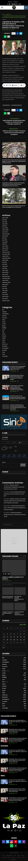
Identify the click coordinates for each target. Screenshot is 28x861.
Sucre (3, 352)
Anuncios (10, 1)
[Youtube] (15, 841)
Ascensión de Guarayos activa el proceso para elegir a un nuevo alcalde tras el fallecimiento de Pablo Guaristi (14, 161)
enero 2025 (5, 250)
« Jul (3, 647)
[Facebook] (3, 841)
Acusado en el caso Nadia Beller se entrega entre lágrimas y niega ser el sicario (17, 368)
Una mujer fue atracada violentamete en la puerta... (19, 598)
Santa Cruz (5, 19)
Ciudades (4, 311)
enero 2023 (5, 298)
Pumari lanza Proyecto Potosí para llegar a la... (8, 597)
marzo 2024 (5, 270)
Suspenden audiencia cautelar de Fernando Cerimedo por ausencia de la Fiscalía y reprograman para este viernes (13, 184)
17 (3, 639)
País (3, 332)
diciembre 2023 (6, 276)
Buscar (4, 462)
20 (14, 639)
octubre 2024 (5, 256)
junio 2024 (4, 264)
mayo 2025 (5, 242)
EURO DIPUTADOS (6, 105)
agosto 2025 (5, 236)
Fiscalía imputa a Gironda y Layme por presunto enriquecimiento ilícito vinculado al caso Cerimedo (16, 388)
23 (24, 639)
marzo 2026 (5, 227)
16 (24, 637)
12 (10, 637)
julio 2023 (4, 286)
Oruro (3, 330)
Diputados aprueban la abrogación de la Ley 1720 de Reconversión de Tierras (15, 514)
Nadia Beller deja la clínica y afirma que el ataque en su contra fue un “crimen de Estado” (17, 377)
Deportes (4, 315)
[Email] (19, 841)
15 (20, 637)
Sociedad (4, 350)
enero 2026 (5, 232)
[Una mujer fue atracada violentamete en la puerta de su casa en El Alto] (20, 591)
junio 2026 (4, 221)
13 (14, 637)
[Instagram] (11, 841)
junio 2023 (4, 288)
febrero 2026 (5, 229)
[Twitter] (7, 841)
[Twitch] (23, 841)
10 (3, 637)
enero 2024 (5, 274)
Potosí (3, 340)
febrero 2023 (5, 296)
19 (10, 639)
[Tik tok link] (15, 845)
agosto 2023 (5, 284)
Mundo (4, 326)
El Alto (3, 319)
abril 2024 (4, 268)
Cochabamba (5, 313)
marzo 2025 (5, 246)
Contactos (15, 1)
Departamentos (9, 855)
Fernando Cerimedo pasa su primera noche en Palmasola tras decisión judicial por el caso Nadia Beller (18, 407)
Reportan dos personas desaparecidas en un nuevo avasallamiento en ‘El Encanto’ (13, 206)
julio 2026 (4, 219)
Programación (13, 859)
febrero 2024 (5, 272)
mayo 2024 (5, 266)
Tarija (3, 354)
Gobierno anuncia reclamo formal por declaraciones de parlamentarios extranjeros (14, 133)
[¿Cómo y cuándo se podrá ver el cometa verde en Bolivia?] (14, 567)
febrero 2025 (5, 248)
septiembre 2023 (6, 282)
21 (17, 639)
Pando (3, 334)
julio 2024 (4, 262)
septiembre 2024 (6, 258)
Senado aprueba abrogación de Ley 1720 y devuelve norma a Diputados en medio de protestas (14, 507)
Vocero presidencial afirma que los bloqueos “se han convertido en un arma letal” (14, 493)
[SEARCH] (24, 524)
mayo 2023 (5, 290)
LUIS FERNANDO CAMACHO (16, 105)
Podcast (4, 336)
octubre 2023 (5, 280)
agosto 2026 (5, 217)
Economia (4, 317)
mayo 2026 (5, 223)
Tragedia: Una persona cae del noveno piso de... (7, 613)
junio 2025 (4, 240)
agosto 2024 (5, 260)
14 (17, 637)
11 (7, 637)
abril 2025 (4, 244)
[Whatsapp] (11, 845)
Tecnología (4, 356)
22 (20, 639)
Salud (3, 342)
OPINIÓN (4, 328)
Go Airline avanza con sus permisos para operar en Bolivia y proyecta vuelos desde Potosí (17, 397)
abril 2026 (4, 225)
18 (7, 639)
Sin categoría (5, 348)
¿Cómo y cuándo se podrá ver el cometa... (12, 578)
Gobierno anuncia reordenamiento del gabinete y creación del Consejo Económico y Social (14, 487)
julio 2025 (4, 238)
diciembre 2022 (6, 300)
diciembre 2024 (6, 252)
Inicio (4, 855)
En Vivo (23, 857)
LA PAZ (4, 323)
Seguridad (4, 346)
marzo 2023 (5, 294)
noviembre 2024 (6, 254)
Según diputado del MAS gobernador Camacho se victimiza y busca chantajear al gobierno (14, 122)
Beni (3, 309)
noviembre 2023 (6, 278)
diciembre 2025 (6, 234)
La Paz (3, 321)
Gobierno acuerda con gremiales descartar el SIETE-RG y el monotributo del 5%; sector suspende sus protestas (15, 500)
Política (4, 338)
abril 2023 (4, 292)
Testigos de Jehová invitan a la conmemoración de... (19, 613)
